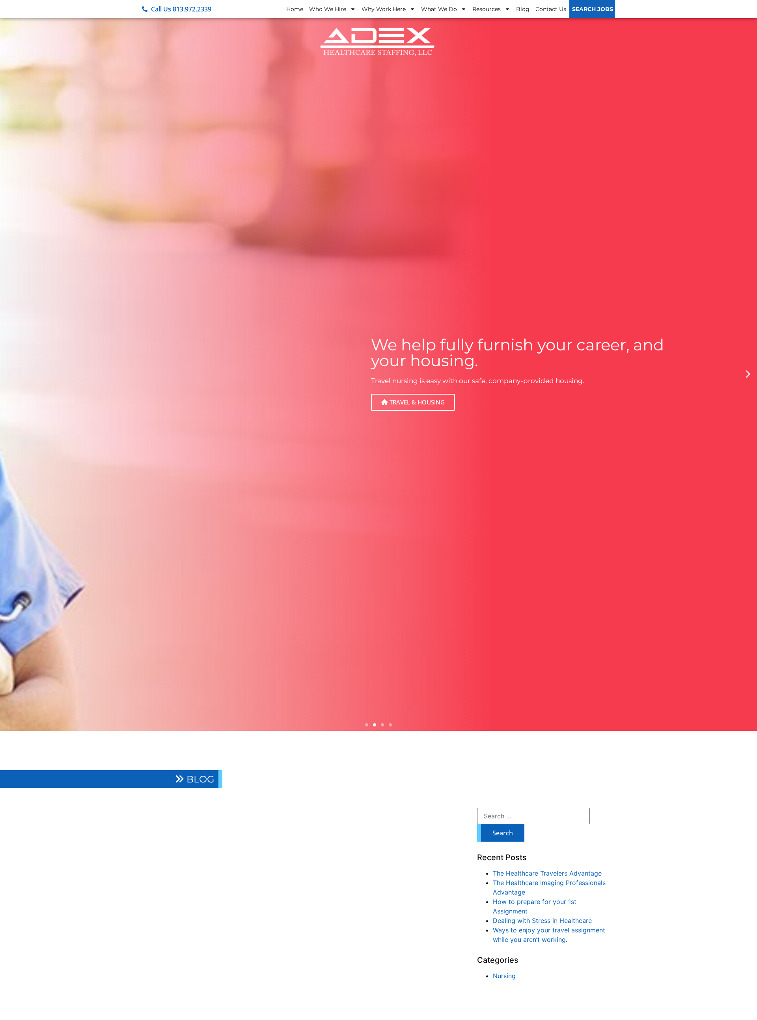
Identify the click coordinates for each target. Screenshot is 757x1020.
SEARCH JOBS (592, 9)
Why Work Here (384, 9)
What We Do (439, 9)
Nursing (504, 976)
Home (294, 9)
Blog (523, 9)
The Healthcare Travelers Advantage (547, 873)
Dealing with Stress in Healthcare (542, 921)
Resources (486, 9)
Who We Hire (327, 9)
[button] (9, 374)
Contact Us (550, 9)
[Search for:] (533, 816)
